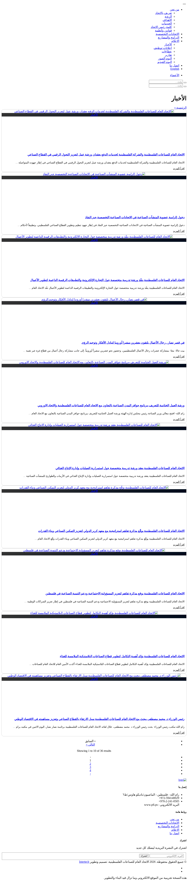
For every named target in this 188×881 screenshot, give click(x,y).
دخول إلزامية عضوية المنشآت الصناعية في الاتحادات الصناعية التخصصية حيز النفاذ (135, 217)
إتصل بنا (174, 65)
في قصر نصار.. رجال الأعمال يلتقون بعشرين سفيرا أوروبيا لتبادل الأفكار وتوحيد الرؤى (133, 342)
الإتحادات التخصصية (167, 34)
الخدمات (167, 23)
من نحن (174, 819)
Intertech (84, 861)
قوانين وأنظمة (163, 30)
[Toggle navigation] (184, 4)
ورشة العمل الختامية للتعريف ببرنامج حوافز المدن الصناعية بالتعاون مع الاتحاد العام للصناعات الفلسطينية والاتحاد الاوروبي (111, 405)
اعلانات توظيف (163, 48)
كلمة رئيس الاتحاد (161, 27)
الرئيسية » (180, 107)
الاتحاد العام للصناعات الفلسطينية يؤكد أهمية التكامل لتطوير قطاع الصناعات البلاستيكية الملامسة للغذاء (122, 656)
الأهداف (167, 20)
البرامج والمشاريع (168, 37)
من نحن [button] (174, 9)
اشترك (144, 855)
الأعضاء (174, 75)
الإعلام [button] (175, 41)
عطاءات (167, 51)
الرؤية (168, 16)
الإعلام (175, 829)
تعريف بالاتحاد (163, 13)
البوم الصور (165, 58)
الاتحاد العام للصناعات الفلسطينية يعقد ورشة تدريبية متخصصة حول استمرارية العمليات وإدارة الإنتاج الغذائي (120, 468)
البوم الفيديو (165, 61)
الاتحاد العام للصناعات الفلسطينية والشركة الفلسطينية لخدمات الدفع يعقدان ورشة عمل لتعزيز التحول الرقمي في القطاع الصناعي (106, 154)
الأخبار (168, 44)
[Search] (185, 82)
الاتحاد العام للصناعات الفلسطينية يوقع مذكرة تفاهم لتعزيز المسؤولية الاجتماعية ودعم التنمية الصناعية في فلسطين (115, 593)
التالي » (90, 744)
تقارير (168, 55)
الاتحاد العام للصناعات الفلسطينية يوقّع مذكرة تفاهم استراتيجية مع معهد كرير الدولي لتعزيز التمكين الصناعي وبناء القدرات (111, 530)
